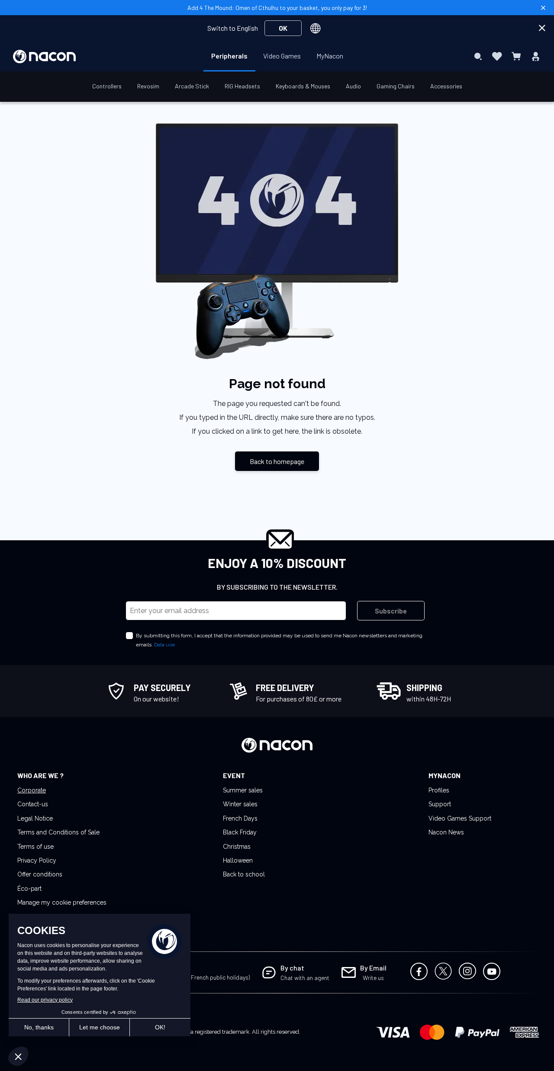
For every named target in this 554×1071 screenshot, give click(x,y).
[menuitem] (229, 56)
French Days (240, 818)
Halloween (238, 860)
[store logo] (44, 56)
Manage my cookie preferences (61, 902)
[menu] (277, 56)
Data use (164, 645)
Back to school (244, 874)
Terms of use (35, 846)
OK (283, 28)
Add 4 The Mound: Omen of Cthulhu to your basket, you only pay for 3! (277, 7)
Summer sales (243, 790)
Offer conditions (39, 874)
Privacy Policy (36, 860)
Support (439, 804)
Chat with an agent (304, 977)
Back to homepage (277, 461)
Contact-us (32, 804)
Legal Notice (35, 818)
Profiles (438, 790)
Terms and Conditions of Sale (58, 832)
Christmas (237, 846)
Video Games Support (459, 818)
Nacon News (446, 832)
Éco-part (29, 888)
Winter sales (240, 804)
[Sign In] (535, 56)
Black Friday (240, 832)
